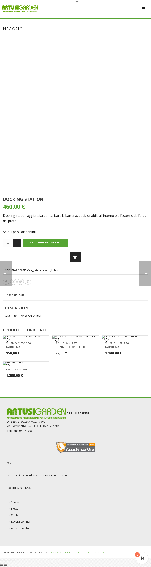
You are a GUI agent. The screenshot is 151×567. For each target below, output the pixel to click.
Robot (54, 270)
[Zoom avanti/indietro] (1, 560)
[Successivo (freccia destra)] (5, 565)
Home (101, 37)
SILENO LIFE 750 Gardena (117, 345)
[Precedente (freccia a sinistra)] (1, 565)
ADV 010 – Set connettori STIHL (70, 345)
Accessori (44, 270)
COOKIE (68, 552)
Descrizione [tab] (15, 295)
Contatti (16, 515)
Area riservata (20, 528)
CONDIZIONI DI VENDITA (90, 552)
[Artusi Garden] (19, 9)
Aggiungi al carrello (46, 242)
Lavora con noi (20, 521)
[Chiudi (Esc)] (13, 560)
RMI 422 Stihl (17, 369)
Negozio (113, 37)
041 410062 (26, 431)
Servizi (15, 502)
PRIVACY (56, 552)
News (14, 508)
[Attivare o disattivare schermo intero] (5, 560)
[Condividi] (9, 560)
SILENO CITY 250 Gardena (18, 345)
